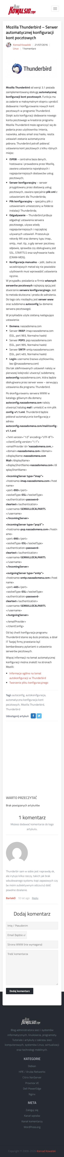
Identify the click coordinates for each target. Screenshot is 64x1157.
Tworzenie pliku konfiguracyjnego (28, 682)
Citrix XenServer (32, 1077)
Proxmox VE (32, 1083)
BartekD (11, 898)
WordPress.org (32, 1127)
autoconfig (18, 695)
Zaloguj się (32, 1110)
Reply (35, 898)
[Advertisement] (32, 758)
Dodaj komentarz (20, 991)
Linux (16, 48)
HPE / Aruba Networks (32, 1072)
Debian (32, 1066)
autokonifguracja (35, 695)
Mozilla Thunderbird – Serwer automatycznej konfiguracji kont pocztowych (32, 32)
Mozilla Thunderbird (32, 704)
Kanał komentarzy (32, 1121)
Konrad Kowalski (46, 1151)
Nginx (32, 1094)
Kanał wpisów (32, 1116)
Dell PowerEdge (32, 1088)
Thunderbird (13, 709)
